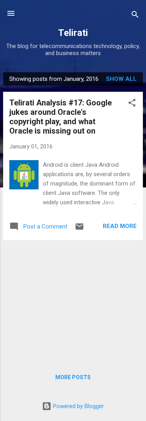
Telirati (73, 32)
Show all (121, 78)
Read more (120, 226)
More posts (73, 377)
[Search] (135, 16)
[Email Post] (79, 229)
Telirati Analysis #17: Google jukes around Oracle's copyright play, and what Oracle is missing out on (60, 117)
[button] (132, 104)
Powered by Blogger (77, 406)
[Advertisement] (73, 301)
